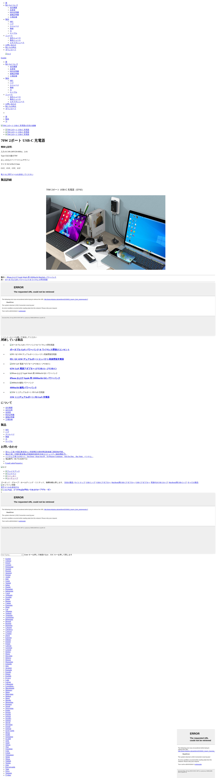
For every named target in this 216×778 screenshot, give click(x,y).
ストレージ (14, 26)
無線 (12, 28)
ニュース (9, 36)
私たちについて (11, 5)
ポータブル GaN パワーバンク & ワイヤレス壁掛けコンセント (40, 349)
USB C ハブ (90, 482)
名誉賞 (12, 10)
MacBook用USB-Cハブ (178, 482)
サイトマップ (79, 482)
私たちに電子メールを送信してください (17, 174)
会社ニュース (15, 38)
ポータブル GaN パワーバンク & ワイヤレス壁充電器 (26, 280)
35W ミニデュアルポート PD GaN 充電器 (30, 397)
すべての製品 (193, 482)
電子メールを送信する (10, 487)
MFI (11, 22)
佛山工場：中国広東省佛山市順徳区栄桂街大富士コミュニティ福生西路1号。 (36, 454)
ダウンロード (10, 50)
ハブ (12, 24)
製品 (7, 19)
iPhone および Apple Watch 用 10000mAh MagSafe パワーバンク (31, 277)
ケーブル (13, 33)
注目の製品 (68, 482)
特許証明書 (14, 12)
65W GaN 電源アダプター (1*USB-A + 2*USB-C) (33, 368)
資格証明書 (14, 15)
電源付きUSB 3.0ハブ (159, 482)
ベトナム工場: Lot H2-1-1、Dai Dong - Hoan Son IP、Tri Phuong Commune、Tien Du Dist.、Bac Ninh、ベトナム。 (49, 456)
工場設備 (13, 17)
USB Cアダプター (143, 482)
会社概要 (13, 8)
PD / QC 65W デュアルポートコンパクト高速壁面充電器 (37, 359)
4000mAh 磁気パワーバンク (23, 387)
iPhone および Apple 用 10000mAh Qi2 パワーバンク (35, 378)
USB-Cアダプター (103, 482)
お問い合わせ (10, 45)
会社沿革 (9, 410)
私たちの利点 (10, 47)
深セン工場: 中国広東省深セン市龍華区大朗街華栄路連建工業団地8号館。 (35, 452)
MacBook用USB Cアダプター (123, 482)
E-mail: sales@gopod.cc (14, 463)
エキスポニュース (17, 43)
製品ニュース (15, 40)
